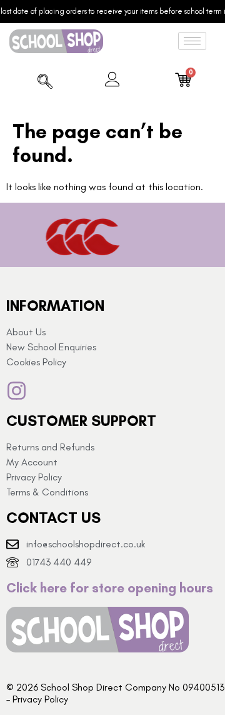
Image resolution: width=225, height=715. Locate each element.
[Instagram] (16, 390)
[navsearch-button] (45, 83)
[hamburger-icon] (192, 41)
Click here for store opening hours (109, 588)
